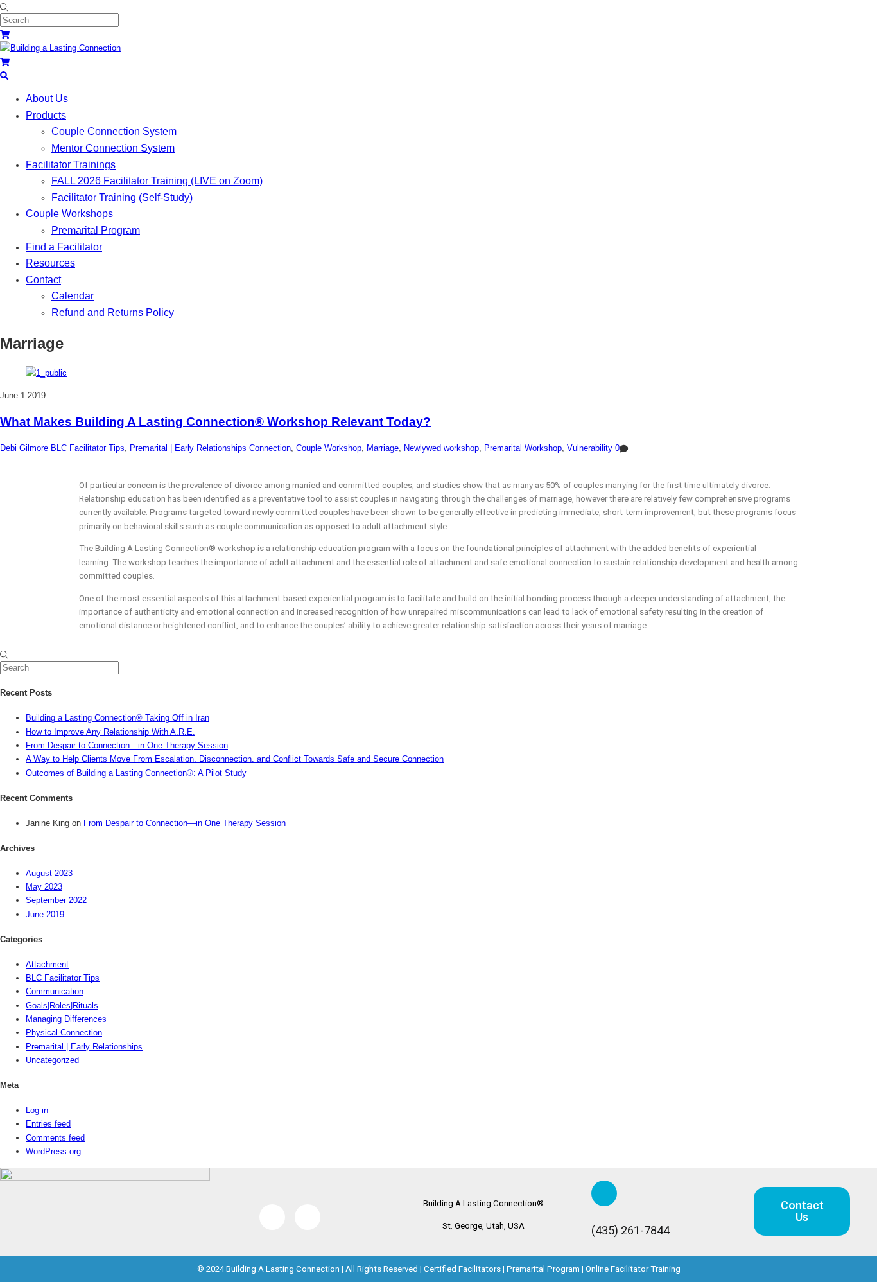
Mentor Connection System (113, 148)
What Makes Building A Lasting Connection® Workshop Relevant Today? (215, 421)
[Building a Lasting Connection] (60, 48)
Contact (43, 279)
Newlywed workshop (441, 448)
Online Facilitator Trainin (630, 1269)
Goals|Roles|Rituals (62, 1005)
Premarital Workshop (523, 448)
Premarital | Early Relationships (188, 448)
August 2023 (49, 873)
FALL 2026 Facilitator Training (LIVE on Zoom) (157, 180)
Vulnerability (589, 448)
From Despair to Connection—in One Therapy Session (127, 745)
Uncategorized (52, 1060)
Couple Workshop (328, 448)
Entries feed (48, 1123)
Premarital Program (95, 230)
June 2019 (45, 914)
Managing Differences (66, 1019)
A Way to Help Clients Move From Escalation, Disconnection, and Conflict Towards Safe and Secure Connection (235, 759)
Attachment (47, 964)
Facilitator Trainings (71, 164)
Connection (270, 448)
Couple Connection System (114, 131)
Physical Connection (64, 1032)
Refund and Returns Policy (112, 312)
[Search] (4, 75)
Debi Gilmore (24, 448)
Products (46, 115)
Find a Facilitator (64, 246)
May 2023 (44, 886)
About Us (47, 98)
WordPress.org (53, 1151)
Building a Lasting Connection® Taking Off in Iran (117, 718)
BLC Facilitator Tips (88, 448)
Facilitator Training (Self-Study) (122, 197)
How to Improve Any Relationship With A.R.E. (110, 732)
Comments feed (55, 1138)
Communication (54, 991)
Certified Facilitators (462, 1269)
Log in (37, 1110)
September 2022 (56, 900)
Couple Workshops (69, 213)
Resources (50, 263)
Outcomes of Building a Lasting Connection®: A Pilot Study (136, 773)
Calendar (72, 295)
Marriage (383, 448)
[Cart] (5, 34)
